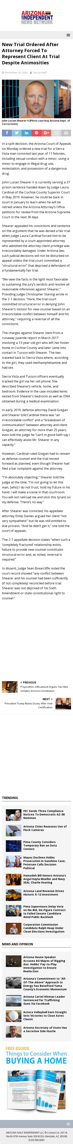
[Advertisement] (36, 641)
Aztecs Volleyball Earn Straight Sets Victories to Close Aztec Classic (45, 1015)
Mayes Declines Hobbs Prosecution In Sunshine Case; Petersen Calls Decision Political (44, 863)
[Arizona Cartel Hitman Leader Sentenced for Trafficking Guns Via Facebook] (13, 1001)
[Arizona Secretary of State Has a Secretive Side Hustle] (13, 1032)
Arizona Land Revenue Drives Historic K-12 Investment (43, 892)
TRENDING (10, 798)
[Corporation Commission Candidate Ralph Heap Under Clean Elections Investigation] (13, 928)
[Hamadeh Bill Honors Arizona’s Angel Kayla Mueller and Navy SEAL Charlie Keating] (13, 879)
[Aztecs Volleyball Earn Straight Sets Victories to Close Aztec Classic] (13, 1016)
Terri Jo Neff (40, 72)
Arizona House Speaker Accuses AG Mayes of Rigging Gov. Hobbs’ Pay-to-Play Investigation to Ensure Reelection (44, 964)
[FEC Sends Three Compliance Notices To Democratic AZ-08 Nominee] (13, 815)
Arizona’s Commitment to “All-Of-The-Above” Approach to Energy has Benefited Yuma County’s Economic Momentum (45, 984)
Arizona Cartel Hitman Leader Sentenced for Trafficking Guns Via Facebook (44, 1000)
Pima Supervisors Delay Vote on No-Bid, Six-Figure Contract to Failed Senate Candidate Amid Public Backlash (44, 912)
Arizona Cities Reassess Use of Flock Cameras (45, 828)
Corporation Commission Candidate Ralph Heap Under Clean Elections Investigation (43, 928)
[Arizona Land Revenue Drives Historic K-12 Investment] (13, 895)
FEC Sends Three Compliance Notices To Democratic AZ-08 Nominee (44, 814)
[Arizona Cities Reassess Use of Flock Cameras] (13, 830)
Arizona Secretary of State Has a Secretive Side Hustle (45, 1029)
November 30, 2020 (16, 72)
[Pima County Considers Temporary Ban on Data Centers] (13, 846)
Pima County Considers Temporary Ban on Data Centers (40, 845)
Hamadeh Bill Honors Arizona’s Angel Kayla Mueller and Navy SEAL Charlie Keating (44, 879)
